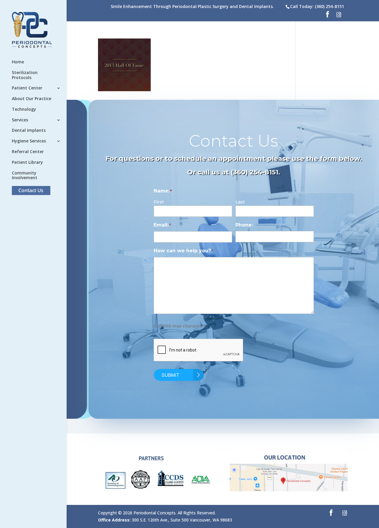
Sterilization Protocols (25, 75)
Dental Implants (29, 130)
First (159, 202)
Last (240, 202)
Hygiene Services (29, 141)
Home (18, 62)
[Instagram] (338, 16)
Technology (24, 109)
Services (20, 120)
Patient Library (27, 162)
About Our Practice (31, 98)
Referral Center (28, 151)
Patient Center (27, 88)
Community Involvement (24, 176)
